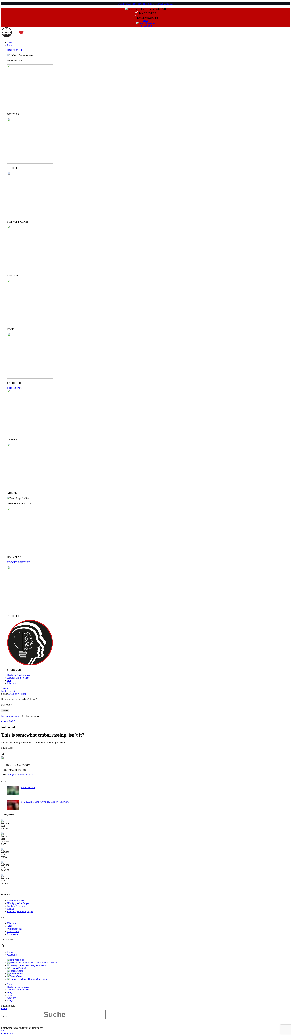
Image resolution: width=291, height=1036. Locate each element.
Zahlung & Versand (16, 906)
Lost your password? (11, 716)
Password (6, 704)
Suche (4, 747)
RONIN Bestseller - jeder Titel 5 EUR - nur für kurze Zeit (145, 3)
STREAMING (14, 388)
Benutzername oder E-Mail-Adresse (19, 699)
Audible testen (28, 787)
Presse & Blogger (15, 900)
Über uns (11, 923)
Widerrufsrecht (14, 928)
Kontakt (11, 908)
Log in (5, 710)
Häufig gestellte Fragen (18, 903)
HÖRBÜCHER (15, 50)
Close (4, 1008)
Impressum (12, 934)
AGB (10, 926)
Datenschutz (13, 931)
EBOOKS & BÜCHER (18, 562)
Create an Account (17, 693)
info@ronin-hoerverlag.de (20, 774)
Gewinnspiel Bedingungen (20, 911)
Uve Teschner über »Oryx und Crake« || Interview (45, 801)
